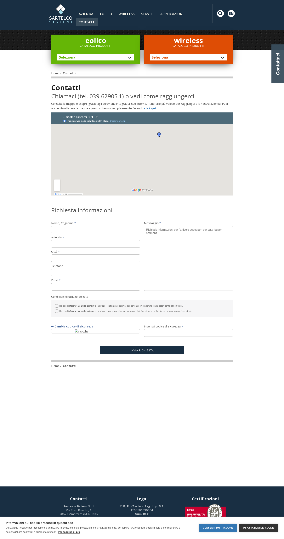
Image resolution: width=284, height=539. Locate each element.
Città (55, 251)
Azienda (86, 14)
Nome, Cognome (63, 223)
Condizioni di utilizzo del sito (69, 296)
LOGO (60, 13)
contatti (87, 22)
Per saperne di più (69, 531)
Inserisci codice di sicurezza (163, 326)
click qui (150, 108)
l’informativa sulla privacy (80, 305)
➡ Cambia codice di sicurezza (72, 326)
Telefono (57, 266)
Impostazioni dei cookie (258, 527)
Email (55, 280)
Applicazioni (172, 14)
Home (55, 73)
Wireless (127, 14)
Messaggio (152, 223)
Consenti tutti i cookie (218, 527)
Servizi (147, 14)
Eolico (106, 14)
